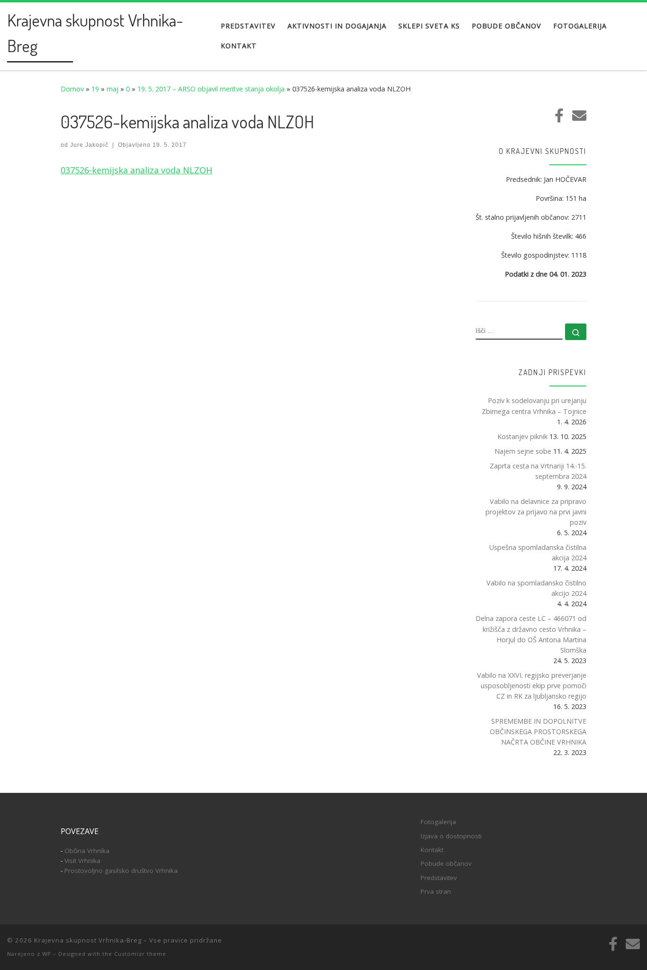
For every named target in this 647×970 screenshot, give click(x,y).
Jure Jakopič (89, 145)
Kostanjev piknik (522, 436)
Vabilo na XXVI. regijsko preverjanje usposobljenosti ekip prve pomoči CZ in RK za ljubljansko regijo (531, 686)
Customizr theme (140, 953)
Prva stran (436, 891)
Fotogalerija (438, 821)
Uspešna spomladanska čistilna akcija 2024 (537, 552)
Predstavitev (439, 877)
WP (46, 953)
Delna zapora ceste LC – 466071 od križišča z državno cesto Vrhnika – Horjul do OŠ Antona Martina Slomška (531, 634)
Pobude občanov (446, 863)
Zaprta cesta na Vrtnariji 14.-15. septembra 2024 (538, 471)
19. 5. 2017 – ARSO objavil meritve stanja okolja (211, 88)
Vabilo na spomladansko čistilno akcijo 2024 (536, 588)
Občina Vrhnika (86, 850)
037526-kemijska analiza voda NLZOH (136, 170)
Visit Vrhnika (82, 860)
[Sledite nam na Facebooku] (559, 115)
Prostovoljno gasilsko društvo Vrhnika (121, 870)
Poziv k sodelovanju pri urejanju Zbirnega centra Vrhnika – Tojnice (534, 405)
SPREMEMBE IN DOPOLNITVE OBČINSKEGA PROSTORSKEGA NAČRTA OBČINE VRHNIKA (538, 731)
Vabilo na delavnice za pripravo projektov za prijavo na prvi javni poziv (535, 512)
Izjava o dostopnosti (451, 836)
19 (95, 88)
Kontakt (432, 849)
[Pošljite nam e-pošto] (579, 115)
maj (112, 88)
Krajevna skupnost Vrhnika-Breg (88, 940)
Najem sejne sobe (522, 451)
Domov (72, 88)
